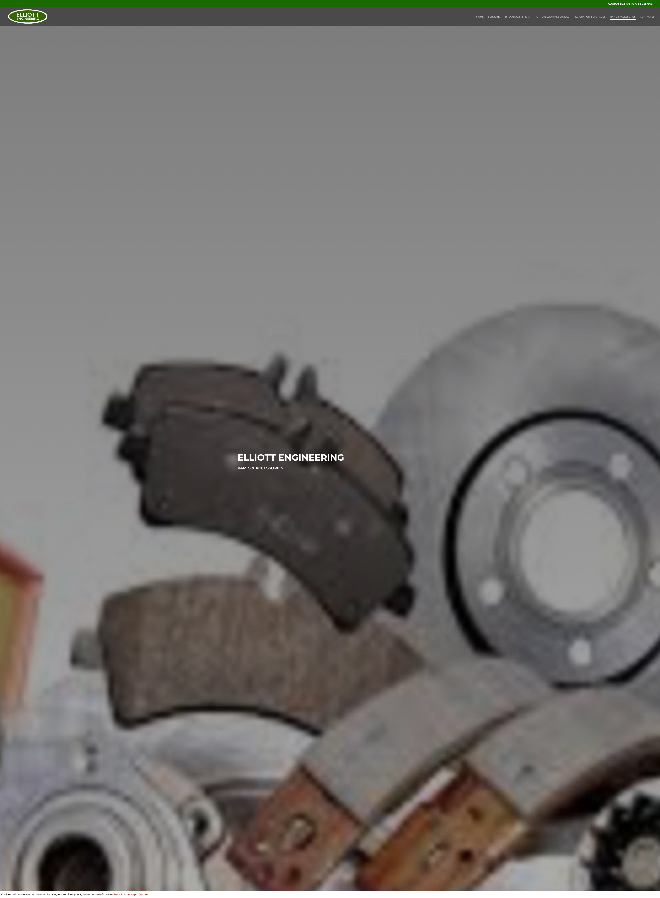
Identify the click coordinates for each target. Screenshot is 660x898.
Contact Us (647, 16)
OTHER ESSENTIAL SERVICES (552, 16)
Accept (132, 894)
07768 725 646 (642, 3)
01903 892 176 (620, 3)
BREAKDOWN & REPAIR (518, 16)
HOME (480, 16)
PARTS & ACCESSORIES (623, 16)
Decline (143, 894)
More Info (120, 894)
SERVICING (494, 16)
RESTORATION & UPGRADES (590, 16)
